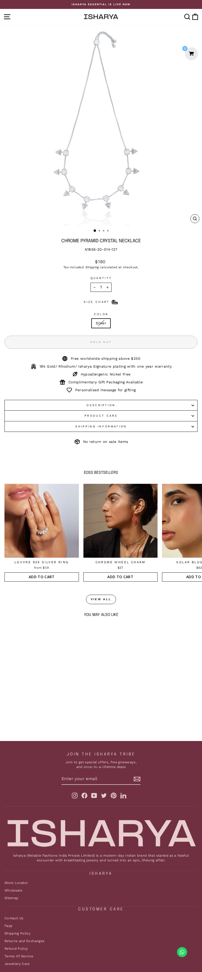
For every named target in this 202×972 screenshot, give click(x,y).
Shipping (92, 267)
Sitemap (11, 898)
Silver (101, 323)
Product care (101, 415)
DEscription (101, 405)
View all (101, 599)
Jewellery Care (17, 964)
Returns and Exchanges (24, 941)
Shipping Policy (17, 933)
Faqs (8, 926)
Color (101, 314)
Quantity (101, 278)
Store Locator (16, 883)
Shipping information (101, 426)
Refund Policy (16, 948)
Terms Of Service (18, 956)
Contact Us (13, 918)
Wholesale (13, 890)
